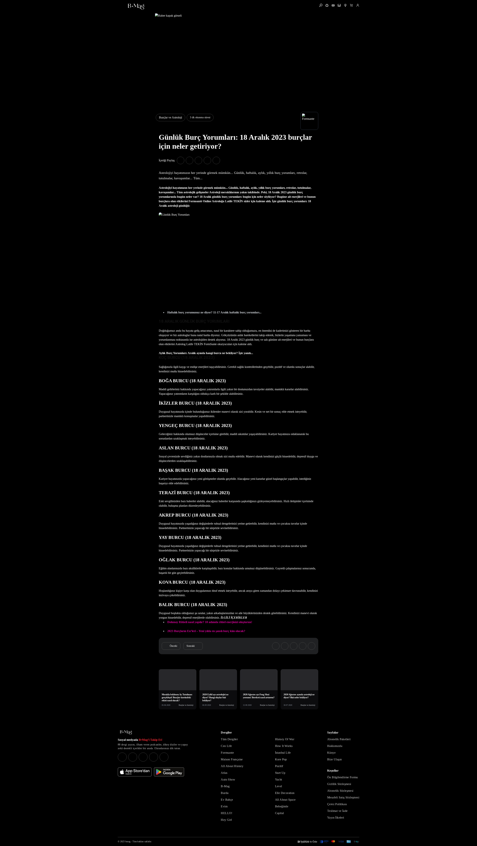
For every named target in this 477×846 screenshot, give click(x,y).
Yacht (278, 779)
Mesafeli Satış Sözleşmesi (343, 797)
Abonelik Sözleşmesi (340, 790)
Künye (331, 752)
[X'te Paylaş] (189, 160)
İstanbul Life (283, 752)
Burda (224, 793)
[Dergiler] (333, 5)
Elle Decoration (285, 793)
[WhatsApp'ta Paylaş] (198, 160)
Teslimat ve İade (337, 810)
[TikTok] (163, 757)
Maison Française (232, 759)
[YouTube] (132, 757)
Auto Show (228, 779)
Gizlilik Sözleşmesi (339, 784)
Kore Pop (281, 759)
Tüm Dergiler (229, 739)
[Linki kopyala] (216, 160)
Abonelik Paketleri (338, 739)
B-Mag (225, 786)
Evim (224, 806)
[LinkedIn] (153, 757)
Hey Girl (226, 819)
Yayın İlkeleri (335, 817)
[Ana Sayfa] (126, 732)
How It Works (284, 746)
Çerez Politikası (337, 804)
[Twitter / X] (143, 757)
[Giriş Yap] (357, 5)
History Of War (284, 739)
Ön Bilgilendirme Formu (342, 777)
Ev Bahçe (227, 799)
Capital (279, 813)
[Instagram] (122, 757)
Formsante (227, 752)
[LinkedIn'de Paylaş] (207, 160)
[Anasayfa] (326, 5)
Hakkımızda (334, 746)
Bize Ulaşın (334, 759)
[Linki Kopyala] (311, 646)
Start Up (280, 772)
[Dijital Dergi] (339, 5)
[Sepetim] (351, 5)
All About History (232, 766)
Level (278, 786)
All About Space (285, 799)
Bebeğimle (281, 806)
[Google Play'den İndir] (169, 771)
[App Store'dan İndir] (135, 771)
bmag (127, 841)
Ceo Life (226, 746)
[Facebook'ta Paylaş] (180, 160)
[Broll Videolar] (345, 5)
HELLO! (226, 813)
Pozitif (279, 766)
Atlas (224, 772)
